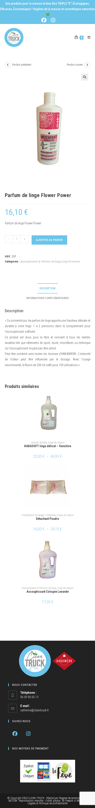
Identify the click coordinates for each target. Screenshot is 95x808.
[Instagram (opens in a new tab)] (52, 20)
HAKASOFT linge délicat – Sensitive (47, 446)
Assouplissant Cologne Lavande (48, 591)
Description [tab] (47, 288)
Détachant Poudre (47, 518)
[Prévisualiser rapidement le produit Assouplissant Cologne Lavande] (88, 546)
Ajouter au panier (49, 240)
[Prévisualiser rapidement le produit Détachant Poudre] (88, 473)
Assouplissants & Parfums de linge (40, 261)
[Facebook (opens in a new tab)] (44, 20)
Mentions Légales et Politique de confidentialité (57, 802)
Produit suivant (75, 64)
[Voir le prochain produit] (87, 65)
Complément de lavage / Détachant (38, 515)
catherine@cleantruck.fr (34, 710)
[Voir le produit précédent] (8, 65)
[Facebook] (15, 734)
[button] (84, 77)
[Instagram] (28, 734)
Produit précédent (21, 64)
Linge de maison (71, 261)
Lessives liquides (39, 442)
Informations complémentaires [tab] (47, 298)
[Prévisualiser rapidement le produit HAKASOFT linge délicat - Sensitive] (88, 400)
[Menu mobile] (87, 37)
